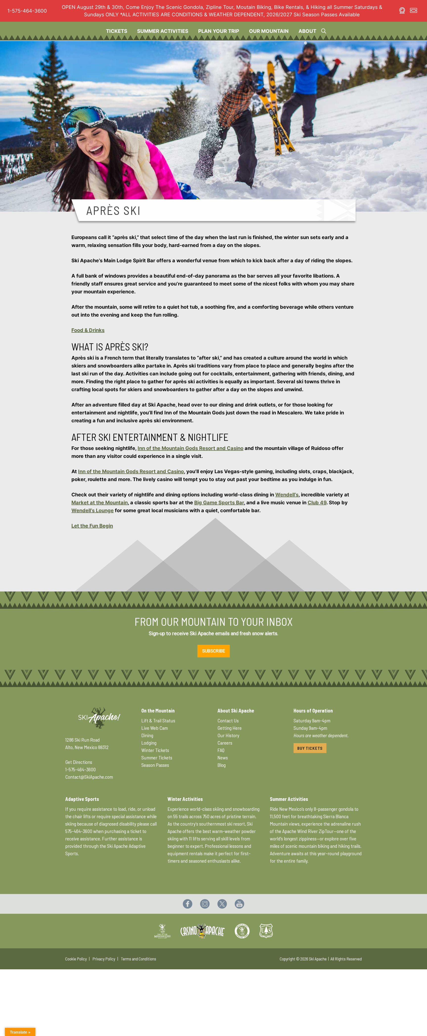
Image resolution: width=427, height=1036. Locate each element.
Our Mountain (269, 31)
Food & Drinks (88, 330)
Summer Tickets (156, 757)
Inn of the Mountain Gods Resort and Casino (190, 448)
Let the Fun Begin (92, 526)
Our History (228, 735)
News (222, 757)
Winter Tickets (155, 750)
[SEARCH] (323, 31)
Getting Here (229, 728)
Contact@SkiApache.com (89, 777)
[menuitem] (116, 31)
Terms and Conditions (138, 958)
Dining (147, 735)
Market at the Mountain (99, 503)
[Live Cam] (402, 11)
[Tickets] (413, 11)
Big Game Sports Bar (219, 503)
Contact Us (228, 720)
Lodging (148, 743)
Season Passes (155, 765)
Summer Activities (162, 31)
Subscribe (213, 650)
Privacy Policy (103, 958)
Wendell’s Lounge (92, 510)
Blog (221, 765)
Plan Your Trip (218, 31)
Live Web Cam (154, 728)
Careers (224, 743)
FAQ (220, 750)
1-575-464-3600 (27, 11)
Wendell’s (287, 495)
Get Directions (78, 762)
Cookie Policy (76, 958)
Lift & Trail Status (158, 720)
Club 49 (317, 503)
